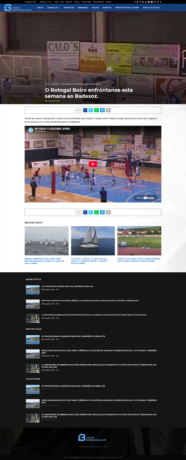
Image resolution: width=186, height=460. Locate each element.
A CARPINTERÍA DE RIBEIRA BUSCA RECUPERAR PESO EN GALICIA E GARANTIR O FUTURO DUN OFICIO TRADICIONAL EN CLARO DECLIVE (94, 314)
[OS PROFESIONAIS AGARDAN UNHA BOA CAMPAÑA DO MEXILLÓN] (33, 289)
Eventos (107, 8)
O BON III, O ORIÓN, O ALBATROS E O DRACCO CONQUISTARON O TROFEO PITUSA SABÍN (89, 261)
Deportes (69, 8)
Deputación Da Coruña (127, 8)
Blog (56, 2)
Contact (108, 2)
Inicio (40, 8)
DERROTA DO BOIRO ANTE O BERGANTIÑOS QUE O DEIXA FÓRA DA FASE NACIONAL (138, 260)
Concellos (52, 8)
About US (69, 2)
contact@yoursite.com (98, 447)
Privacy (76, 2)
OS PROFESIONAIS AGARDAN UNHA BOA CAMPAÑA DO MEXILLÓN (67, 286)
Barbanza (83, 8)
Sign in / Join (46, 2)
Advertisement (98, 2)
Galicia (95, 8)
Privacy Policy (86, 2)
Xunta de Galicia (151, 8)
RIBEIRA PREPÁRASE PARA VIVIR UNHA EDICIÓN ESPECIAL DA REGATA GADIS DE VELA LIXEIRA (44, 261)
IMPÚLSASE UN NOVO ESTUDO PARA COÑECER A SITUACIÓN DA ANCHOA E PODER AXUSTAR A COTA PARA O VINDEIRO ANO (90, 300)
